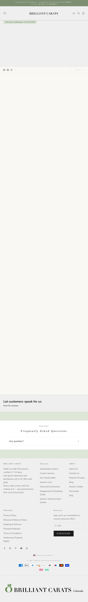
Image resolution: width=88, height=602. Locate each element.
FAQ (71, 495)
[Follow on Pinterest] (16, 548)
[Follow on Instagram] (10, 548)
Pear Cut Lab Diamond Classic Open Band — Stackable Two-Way (44, 252)
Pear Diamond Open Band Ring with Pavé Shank (72, 251)
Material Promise (77, 477)
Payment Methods (11, 528)
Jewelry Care (46, 482)
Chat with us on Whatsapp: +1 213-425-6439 (20, 22)
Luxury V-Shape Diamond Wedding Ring (72, 157)
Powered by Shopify (53, 560)
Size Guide (74, 491)
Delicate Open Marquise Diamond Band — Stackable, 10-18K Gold (72, 297)
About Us (73, 468)
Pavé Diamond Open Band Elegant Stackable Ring (72, 342)
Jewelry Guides (76, 486)
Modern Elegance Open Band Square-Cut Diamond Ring (72, 204)
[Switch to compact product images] (11, 70)
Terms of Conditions (12, 533)
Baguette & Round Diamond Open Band (16, 342)
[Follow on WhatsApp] (27, 548)
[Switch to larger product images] (4, 70)
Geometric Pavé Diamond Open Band (16, 385)
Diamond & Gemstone (50, 486)
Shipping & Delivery (12, 524)
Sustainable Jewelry (49, 468)
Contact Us (74, 473)
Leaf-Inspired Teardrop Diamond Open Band (16, 157)
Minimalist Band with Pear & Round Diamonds (44, 157)
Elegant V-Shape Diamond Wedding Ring (16, 204)
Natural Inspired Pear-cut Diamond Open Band (44, 111)
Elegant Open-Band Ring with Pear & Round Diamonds (44, 204)
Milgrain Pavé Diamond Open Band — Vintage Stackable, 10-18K (16, 297)
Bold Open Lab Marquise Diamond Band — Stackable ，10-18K (44, 297)
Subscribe (64, 533)
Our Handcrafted (47, 477)
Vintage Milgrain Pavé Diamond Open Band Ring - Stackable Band (16, 252)
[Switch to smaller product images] (8, 70)
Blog (71, 482)
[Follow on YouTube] (21, 548)
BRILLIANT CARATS (16, 106)
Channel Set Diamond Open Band (44, 385)
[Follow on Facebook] (4, 548)
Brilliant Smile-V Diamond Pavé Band (72, 111)
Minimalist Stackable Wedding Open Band (44, 342)
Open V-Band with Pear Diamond (16, 111)
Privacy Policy (9, 515)
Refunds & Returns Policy (15, 520)
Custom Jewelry (47, 473)
